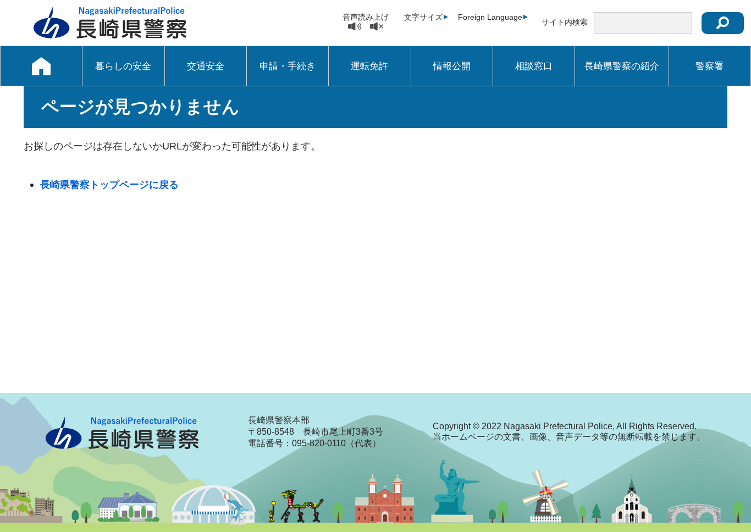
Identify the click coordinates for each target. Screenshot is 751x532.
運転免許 (369, 66)
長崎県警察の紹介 (621, 66)
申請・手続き (287, 66)
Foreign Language (490, 17)
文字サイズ (423, 17)
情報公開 (452, 66)
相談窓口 (534, 66)
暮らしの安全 (123, 66)
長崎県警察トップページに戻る (109, 184)
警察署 (709, 66)
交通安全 (205, 66)
